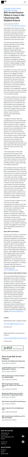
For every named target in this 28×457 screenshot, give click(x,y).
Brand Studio (4, 453)
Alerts (2, 452)
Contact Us (4, 442)
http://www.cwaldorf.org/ (16, 311)
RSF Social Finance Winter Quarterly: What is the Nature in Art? (12, 385)
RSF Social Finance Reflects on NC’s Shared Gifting (13, 416)
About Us (3, 443)
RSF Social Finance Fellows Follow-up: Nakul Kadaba (13, 376)
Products (3, 450)
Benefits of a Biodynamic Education (13, 361)
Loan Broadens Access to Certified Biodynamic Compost (13, 368)
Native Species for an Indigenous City (13, 408)
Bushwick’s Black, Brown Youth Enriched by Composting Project (12, 394)
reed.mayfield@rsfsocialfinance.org (14, 324)
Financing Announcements (18, 26)
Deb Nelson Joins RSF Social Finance (14, 401)
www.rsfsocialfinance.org (11, 270)
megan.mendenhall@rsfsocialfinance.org (15, 338)
